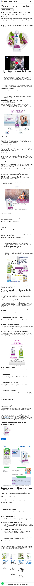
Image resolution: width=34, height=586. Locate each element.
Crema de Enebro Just (8, 417)
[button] (2, 583)
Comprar (3, 439)
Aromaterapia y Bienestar (10, 1)
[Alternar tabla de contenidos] (12, 9)
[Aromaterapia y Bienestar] (1, 1)
